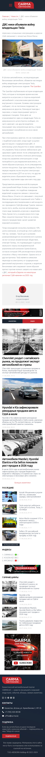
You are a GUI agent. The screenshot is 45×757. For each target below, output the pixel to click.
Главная (5, 16)
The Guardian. (35, 86)
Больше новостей (11, 544)
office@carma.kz (11, 716)
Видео (32, 321)
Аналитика (12, 321)
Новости (14, 16)
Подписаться (11, 736)
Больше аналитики (23, 483)
